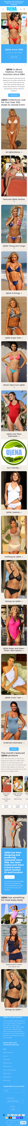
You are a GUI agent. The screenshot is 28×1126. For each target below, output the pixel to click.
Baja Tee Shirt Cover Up (18, 794)
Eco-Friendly (13, 468)
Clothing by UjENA (13, 557)
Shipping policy (10, 1124)
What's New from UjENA (14, 385)
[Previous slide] (10, 65)
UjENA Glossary (7, 1066)
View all (14, 749)
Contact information (19, 1124)
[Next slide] (17, 65)
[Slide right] (17, 812)
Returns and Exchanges (9, 1070)
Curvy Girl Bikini (6, 794)
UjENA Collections (8, 1052)
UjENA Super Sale (13, 338)
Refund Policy (6, 1080)
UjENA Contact (7, 1073)
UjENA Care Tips (7, 1063)
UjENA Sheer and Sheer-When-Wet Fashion (14, 649)
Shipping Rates (7, 1077)
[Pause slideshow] (25, 65)
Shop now (9, 877)
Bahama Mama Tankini (14, 964)
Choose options (6, 806)
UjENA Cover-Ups (13, 698)
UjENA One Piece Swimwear (14, 435)
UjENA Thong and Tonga (14, 246)
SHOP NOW (14, 58)
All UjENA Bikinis (13, 152)
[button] (3, 9)
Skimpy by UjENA (13, 601)
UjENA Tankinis (13, 512)
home (4, 1049)
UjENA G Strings (13, 293)
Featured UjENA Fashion (14, 199)
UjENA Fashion (13, 1120)
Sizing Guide (6, 1059)
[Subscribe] (23, 1091)
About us (5, 1056)
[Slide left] (10, 812)
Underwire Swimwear (13, 743)
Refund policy (12, 1122)
